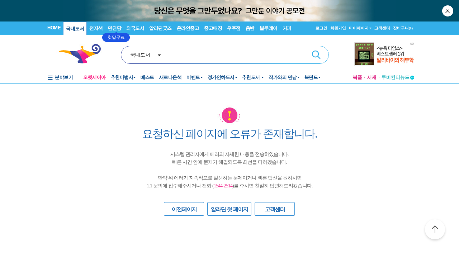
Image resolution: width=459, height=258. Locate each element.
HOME (54, 27)
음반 (250, 28)
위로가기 (435, 230)
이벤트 (193, 77)
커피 (287, 28)
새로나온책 (170, 77)
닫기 (448, 11)
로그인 (321, 28)
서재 (372, 77)
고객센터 (382, 28)
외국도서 (135, 28)
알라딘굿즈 (160, 28)
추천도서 (251, 77)
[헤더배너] (384, 54)
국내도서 (75, 28)
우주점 (234, 28)
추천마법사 (122, 77)
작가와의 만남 (283, 77)
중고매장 (213, 28)
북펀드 (311, 77)
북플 (357, 77)
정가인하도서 (221, 77)
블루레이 (269, 28)
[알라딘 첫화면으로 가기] (83, 54)
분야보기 (64, 77)
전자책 (96, 28)
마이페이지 (359, 28)
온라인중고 (188, 28)
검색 (316, 54)
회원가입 (338, 28)
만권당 (115, 28)
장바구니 (403, 28)
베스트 (147, 77)
